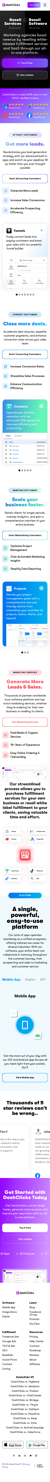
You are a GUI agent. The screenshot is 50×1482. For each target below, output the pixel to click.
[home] (11, 4)
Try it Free (34, 5)
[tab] (11, 980)
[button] (45, 5)
